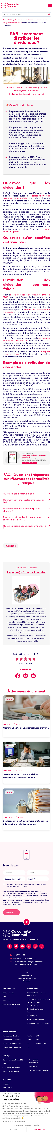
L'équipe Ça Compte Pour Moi (31, 94)
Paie (4, 997)
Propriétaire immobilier (11, 1047)
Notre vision (7, 1088)
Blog (12, 20)
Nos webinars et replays (39, 1070)
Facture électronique (35, 1019)
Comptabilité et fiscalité (24, 20)
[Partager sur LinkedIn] (33, 675)
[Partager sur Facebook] (17, 675)
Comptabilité (8, 993)
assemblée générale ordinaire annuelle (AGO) (26, 296)
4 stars (29, 659)
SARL (38, 1040)
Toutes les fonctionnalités (38, 1023)
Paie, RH (5, 1064)
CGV (26, 973)
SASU (29, 1036)
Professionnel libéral (10, 1036)
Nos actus (33, 1066)
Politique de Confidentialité (26, 978)
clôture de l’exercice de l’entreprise (26, 310)
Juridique (11, 545)
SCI (28, 1047)
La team (5, 1084)
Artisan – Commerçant (11, 1043)
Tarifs (4, 1091)
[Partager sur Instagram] (25, 675)
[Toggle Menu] (50, 5)
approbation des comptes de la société (26, 197)
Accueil (6, 20)
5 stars (34, 659)
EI (28, 1043)
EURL (29, 1040)
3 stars (25, 659)
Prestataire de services (11, 1040)
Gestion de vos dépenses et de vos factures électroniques (38, 1002)
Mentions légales (26, 975)
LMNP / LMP (41, 1043)
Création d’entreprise (11, 1004)
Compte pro (32, 1016)
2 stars (21, 659)
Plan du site (27, 981)
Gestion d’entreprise (10, 1071)
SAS (37, 1036)
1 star (17, 659)
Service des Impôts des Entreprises (26, 339)
